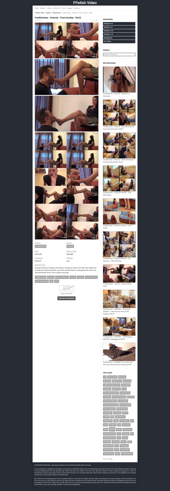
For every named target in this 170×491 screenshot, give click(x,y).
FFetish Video (85, 3)
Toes (116, 450)
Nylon (119, 429)
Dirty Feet (116, 389)
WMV (56, 281)
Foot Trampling (91, 277)
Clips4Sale (126, 385)
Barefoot (107, 381)
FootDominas (40, 246)
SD (51, 281)
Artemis (70, 246)
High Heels (108, 421)
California (127, 381)
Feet (124, 389)
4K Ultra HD (112, 377)
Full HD (125, 413)
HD (112, 417)
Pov (118, 434)
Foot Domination (42, 281)
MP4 (112, 429)
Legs (105, 425)
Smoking (116, 442)
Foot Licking (122, 401)
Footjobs (117, 413)
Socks (123, 442)
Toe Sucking (108, 450)
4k (105, 377)
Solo (116, 446)
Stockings (124, 446)
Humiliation (124, 421)
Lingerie (113, 425)
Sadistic (80, 277)
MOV (105, 429)
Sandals (126, 434)
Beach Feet (117, 381)
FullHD (106, 417)
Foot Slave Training (111, 405)
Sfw (118, 438)
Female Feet (125, 393)
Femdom (107, 397)
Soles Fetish (108, 446)
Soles (129, 442)
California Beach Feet (112, 385)
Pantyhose (127, 429)
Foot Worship (122, 409)
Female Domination (111, 393)
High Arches (120, 417)
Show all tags (108, 459)
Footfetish (107, 413)
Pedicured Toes (109, 434)
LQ (119, 425)
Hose (116, 421)
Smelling (107, 442)
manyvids (126, 425)
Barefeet (122, 377)
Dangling (107, 389)
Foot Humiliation (62, 277)
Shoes (125, 438)
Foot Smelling (125, 405)
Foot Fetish (130, 397)
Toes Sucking (108, 454)
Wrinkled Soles (127, 454)
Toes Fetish (125, 450)
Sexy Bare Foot (109, 438)
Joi (132, 421)
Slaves (72, 277)
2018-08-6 (38, 20)
